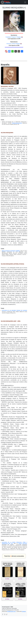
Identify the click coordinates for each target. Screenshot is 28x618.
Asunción (9, 43)
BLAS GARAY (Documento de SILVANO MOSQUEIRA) (7, 584)
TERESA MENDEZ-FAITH (17, 123)
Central (13, 43)
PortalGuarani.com (11, 611)
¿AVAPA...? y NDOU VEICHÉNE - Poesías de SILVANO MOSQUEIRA (20, 584)
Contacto (24, 611)
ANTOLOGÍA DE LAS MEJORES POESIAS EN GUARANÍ (14, 310)
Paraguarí (13, 37)
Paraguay (18, 37)
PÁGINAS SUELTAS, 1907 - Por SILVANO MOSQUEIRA (7, 564)
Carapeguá (8, 37)
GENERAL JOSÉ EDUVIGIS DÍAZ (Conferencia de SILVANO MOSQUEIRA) (20, 564)
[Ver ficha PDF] (5, 52)
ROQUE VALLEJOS (23, 543)
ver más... (7, 578)
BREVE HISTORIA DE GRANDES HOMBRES (11, 250)
